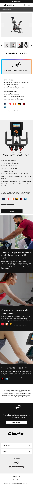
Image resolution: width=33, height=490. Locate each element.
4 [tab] (16, 49)
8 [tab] (22, 49)
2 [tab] (13, 49)
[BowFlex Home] (11, 5)
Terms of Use (16, 480)
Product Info (7, 445)
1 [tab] (12, 49)
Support (5, 451)
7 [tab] (21, 49)
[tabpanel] (7, 45)
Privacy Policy (16, 476)
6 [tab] (19, 49)
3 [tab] (15, 49)
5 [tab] (18, 49)
